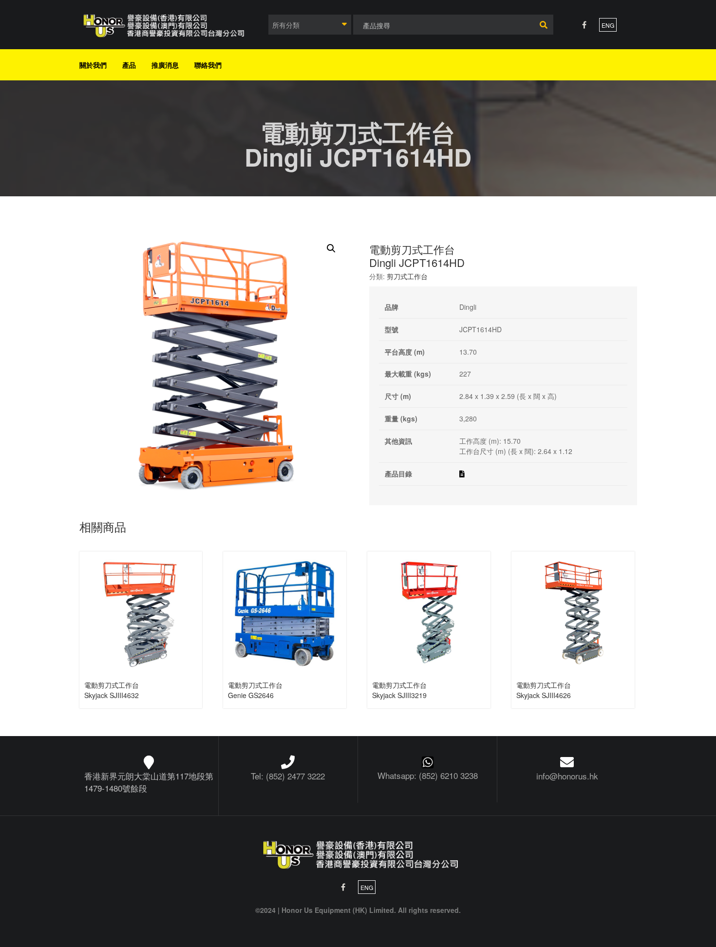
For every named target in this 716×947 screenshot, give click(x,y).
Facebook (584, 25)
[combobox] (309, 25)
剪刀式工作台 (407, 276)
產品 (129, 65)
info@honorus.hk (567, 776)
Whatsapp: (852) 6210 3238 (427, 775)
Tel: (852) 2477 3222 (288, 776)
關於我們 (93, 65)
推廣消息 (165, 65)
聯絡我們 (208, 65)
